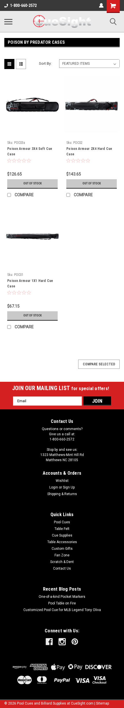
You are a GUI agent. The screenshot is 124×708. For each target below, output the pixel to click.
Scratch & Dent (62, 562)
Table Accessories (62, 542)
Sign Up (69, 487)
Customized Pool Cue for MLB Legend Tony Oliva (62, 610)
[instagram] (62, 641)
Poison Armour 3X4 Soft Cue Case (29, 151)
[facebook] (49, 641)
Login (53, 487)
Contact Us (62, 568)
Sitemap (102, 703)
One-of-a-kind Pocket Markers (62, 597)
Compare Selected (99, 364)
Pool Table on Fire (62, 603)
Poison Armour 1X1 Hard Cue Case (30, 283)
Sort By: (45, 63)
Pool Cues (62, 522)
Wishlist (62, 481)
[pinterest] (74, 641)
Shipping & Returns (62, 494)
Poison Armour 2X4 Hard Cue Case (89, 151)
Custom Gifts (62, 549)
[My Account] (101, 5)
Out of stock (32, 183)
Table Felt (62, 529)
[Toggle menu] (8, 22)
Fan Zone (62, 555)
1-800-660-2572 (23, 5)
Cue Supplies (62, 535)
